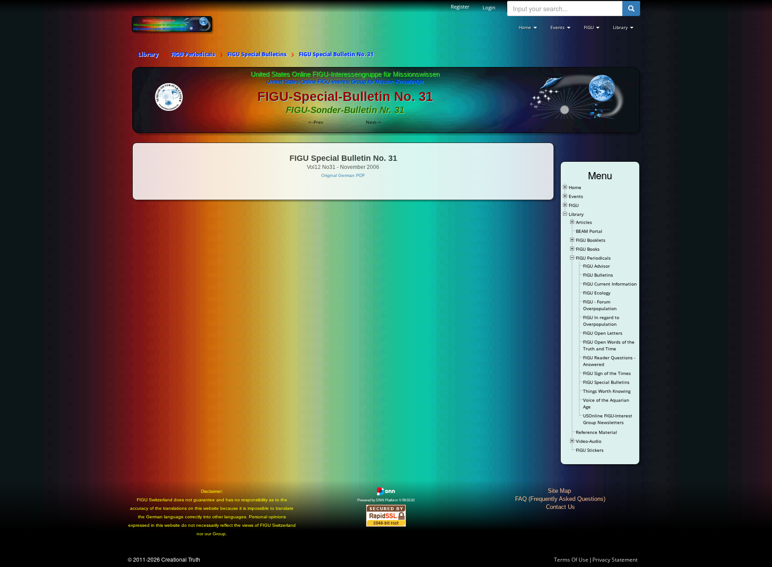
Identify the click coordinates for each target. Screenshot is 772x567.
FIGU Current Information (610, 284)
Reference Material (596, 432)
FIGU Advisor (596, 266)
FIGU (574, 205)
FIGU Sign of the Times (607, 373)
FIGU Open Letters (602, 333)
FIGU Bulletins (598, 275)
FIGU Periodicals (593, 258)
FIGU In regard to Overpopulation (601, 320)
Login (488, 7)
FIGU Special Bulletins (606, 382)
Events (576, 196)
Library (576, 214)
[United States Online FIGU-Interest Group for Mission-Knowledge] (172, 24)
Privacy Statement (615, 559)
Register (460, 6)
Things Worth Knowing (606, 391)
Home (575, 187)
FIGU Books (588, 249)
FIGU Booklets (590, 240)
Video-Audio (588, 441)
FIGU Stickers (590, 450)
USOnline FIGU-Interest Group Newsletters (607, 418)
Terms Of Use (571, 559)
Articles (584, 222)
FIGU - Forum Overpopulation (600, 304)
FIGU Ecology (596, 293)
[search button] (631, 8)
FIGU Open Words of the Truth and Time (608, 345)
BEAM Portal (589, 231)
